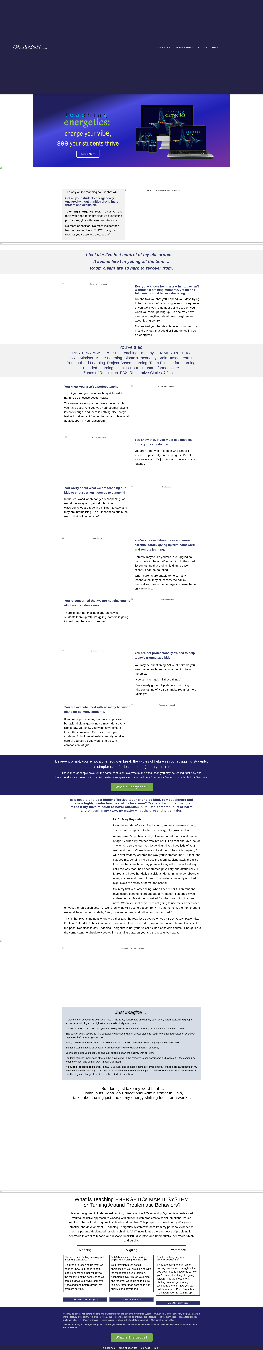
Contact (202, 47)
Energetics (164, 47)
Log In (215, 47)
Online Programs (184, 47)
